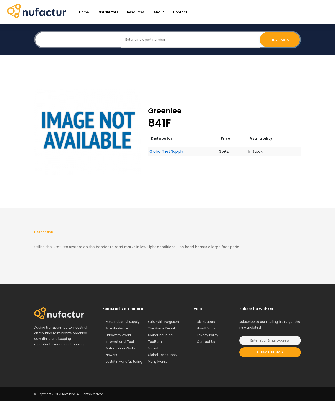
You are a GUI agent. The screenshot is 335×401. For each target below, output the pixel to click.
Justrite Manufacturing (124, 361)
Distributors (108, 12)
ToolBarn (155, 341)
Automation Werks (120, 348)
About (159, 12)
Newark (111, 355)
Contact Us (206, 341)
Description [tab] (43, 232)
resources (136, 12)
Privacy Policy (207, 335)
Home (84, 12)
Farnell (153, 348)
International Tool (120, 341)
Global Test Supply (166, 151)
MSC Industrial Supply (122, 321)
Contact (180, 12)
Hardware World (118, 335)
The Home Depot (161, 328)
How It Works (207, 328)
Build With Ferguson (163, 321)
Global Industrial (160, 335)
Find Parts (279, 40)
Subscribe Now (270, 352)
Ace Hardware (117, 328)
